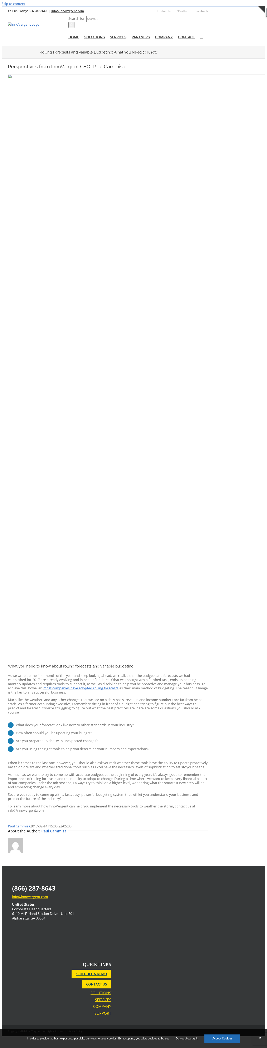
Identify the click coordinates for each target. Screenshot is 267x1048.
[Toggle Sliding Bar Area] (261, 18)
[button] (201, 37)
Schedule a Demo (91, 974)
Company (102, 1006)
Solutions (101, 993)
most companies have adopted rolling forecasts (80, 688)
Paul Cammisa (19, 826)
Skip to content (13, 3)
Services (103, 999)
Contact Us (96, 984)
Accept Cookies (222, 1038)
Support (102, 1013)
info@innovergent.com (67, 11)
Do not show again (187, 1038)
